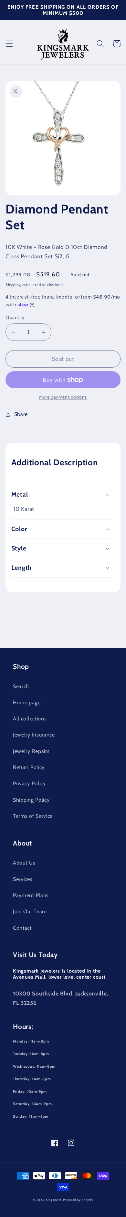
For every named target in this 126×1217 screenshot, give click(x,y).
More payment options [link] (63, 397)
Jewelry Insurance (34, 734)
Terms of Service (33, 816)
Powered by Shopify (78, 1200)
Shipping (13, 284)
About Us (24, 862)
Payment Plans (31, 895)
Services (23, 879)
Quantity (15, 318)
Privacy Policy (29, 783)
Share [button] (21, 414)
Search (21, 686)
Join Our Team (30, 911)
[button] (9, 43)
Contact (22, 928)
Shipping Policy (31, 799)
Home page (26, 702)
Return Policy (29, 767)
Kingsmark (53, 1200)
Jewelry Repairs (31, 751)
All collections (30, 718)
